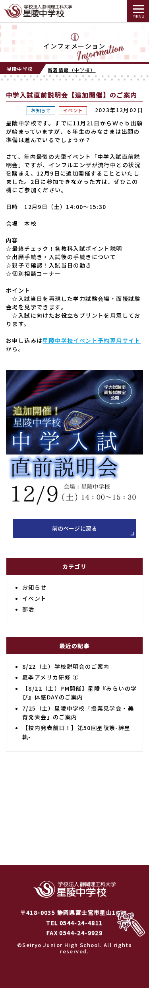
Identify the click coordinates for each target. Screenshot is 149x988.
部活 (28, 609)
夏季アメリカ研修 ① (50, 677)
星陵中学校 (20, 68)
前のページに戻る (74, 528)
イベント (73, 110)
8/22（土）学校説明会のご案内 (65, 666)
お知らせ (40, 110)
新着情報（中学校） (72, 69)
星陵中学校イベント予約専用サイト (91, 340)
